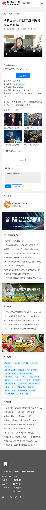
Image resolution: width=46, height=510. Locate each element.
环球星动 (10, 412)
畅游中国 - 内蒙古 (13, 408)
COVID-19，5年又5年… (15, 265)
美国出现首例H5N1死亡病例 (17, 274)
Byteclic (14, 477)
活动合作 (17, 487)
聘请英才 (5, 487)
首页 (5, 14)
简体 (24, 3)
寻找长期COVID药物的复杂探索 (18, 257)
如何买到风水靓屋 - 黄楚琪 (22, 432)
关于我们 (5, 480)
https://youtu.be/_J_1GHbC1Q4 (17, 69)
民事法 (9, 441)
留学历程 (10, 437)
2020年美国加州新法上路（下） (27, 445)
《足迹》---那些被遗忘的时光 (23, 420)
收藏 (7, 110)
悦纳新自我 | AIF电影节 (25, 412)
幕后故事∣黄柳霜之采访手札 (22, 424)
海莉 (15, 84)
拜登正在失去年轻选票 (21, 105)
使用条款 (17, 480)
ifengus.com (19, 203)
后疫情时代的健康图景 (14, 241)
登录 (8, 186)
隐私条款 (17, 483)
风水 (8, 432)
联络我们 (5, 483)
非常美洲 (18, 14)
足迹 (8, 416)
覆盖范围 (17, 491)
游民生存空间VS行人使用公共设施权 (27, 102)
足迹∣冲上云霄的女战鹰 (20, 428)
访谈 (10, 14)
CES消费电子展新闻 (14, 312)
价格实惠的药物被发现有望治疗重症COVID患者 (25, 245)
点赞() (24, 76)
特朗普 (21, 84)
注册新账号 (16, 186)
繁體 (28, 3)
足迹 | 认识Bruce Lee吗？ (22, 416)
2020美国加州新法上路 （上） (26, 441)
